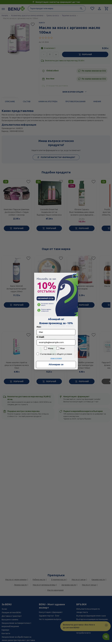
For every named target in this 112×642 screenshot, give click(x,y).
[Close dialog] (74, 276)
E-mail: (40, 337)
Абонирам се (56, 364)
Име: (39, 326)
